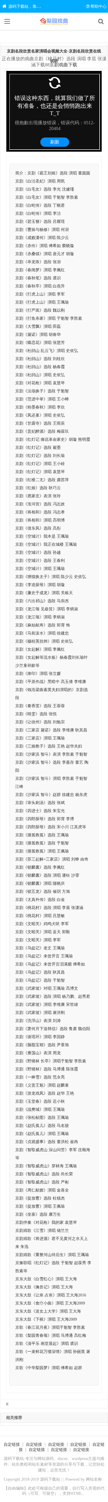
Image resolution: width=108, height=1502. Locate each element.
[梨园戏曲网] (54, 21)
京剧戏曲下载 (63, 64)
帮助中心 (98, 6)
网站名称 (94, 1479)
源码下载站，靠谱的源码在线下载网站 (42, 6)
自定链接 (12, 1444)
